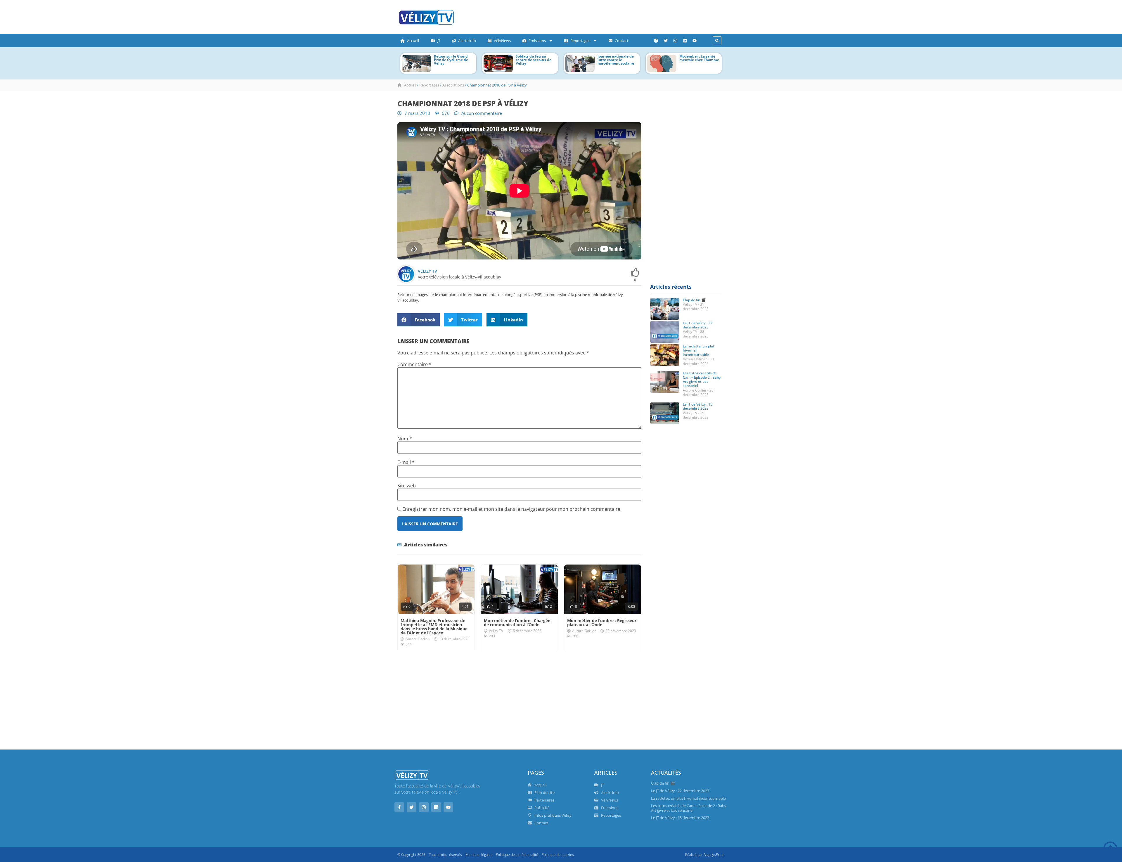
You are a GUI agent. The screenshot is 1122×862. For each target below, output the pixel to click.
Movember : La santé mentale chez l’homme (699, 58)
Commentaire (414, 364)
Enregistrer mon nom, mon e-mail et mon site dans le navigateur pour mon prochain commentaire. (511, 509)
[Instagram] (675, 41)
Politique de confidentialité (517, 854)
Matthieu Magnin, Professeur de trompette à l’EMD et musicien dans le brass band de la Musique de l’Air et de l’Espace (434, 627)
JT (438, 40)
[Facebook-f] (399, 807)
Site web (406, 485)
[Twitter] (666, 41)
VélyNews (502, 40)
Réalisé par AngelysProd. (704, 854)
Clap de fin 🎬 (694, 299)
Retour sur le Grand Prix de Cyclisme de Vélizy (451, 60)
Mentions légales (478, 854)
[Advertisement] (577, 16)
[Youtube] (694, 41)
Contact (621, 40)
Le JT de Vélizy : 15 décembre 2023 (697, 406)
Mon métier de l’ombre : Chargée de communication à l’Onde (517, 622)
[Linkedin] (685, 41)
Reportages (580, 40)
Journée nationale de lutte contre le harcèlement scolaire (616, 60)
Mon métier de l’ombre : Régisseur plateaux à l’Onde (601, 622)
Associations (453, 85)
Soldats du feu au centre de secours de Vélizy (533, 60)
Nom (404, 438)
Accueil (413, 40)
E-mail (406, 462)
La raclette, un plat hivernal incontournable (688, 798)
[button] (717, 40)
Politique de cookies (558, 854)
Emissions (537, 40)
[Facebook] (656, 41)
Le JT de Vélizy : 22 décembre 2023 (697, 325)
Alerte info (467, 40)
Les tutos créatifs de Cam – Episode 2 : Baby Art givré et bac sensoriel (702, 379)
